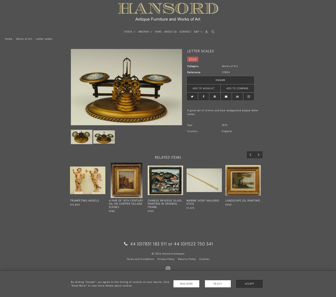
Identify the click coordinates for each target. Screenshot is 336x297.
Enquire (220, 80)
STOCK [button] (128, 31)
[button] (213, 32)
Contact (185, 31)
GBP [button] (197, 31)
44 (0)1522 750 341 (193, 243)
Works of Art (24, 38)
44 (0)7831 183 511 (148, 243)
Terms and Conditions (140, 259)
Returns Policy (187, 259)
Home (8, 38)
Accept (249, 283)
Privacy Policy (166, 259)
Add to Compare (237, 88)
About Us (170, 31)
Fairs (158, 31)
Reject (218, 283)
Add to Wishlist (203, 88)
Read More (186, 283)
